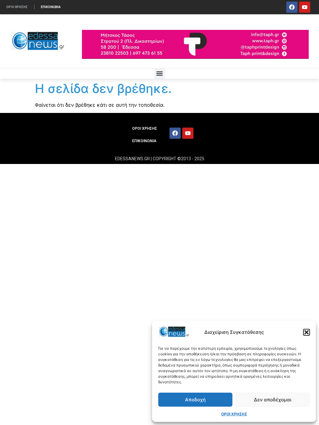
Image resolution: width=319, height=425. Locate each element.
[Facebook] (292, 7)
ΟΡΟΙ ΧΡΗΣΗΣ (234, 414)
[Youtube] (304, 7)
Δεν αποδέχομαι (272, 400)
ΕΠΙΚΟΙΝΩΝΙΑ (51, 7)
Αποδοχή (195, 400)
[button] (306, 332)
